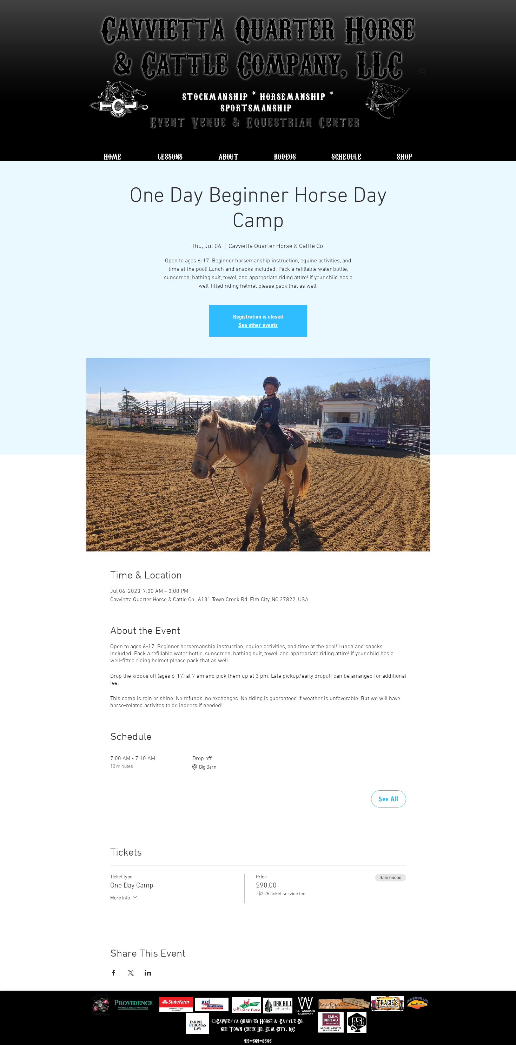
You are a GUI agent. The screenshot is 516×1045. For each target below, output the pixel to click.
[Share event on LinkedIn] (148, 973)
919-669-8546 (258, 1040)
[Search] (422, 71)
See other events (258, 325)
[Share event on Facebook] (113, 973)
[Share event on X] (130, 973)
